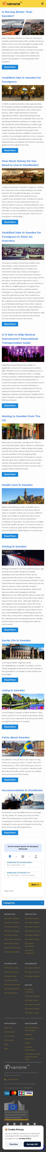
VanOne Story (9, 1040)
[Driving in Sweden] (23, 557)
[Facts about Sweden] (23, 748)
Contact (28, 1043)
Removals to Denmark (33, 968)
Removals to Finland (32, 972)
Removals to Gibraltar (32, 1004)
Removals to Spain (10, 993)
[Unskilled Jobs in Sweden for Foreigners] (23, 93)
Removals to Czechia (11, 922)
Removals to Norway (32, 996)
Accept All (32, 1144)
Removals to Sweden (32, 976)
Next (34, 885)
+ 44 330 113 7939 (12, 1079)
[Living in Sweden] (23, 701)
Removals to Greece (11, 972)
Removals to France (32, 927)
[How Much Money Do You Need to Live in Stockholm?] (23, 176)
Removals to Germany (33, 931)
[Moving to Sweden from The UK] (23, 431)
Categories (9, 903)
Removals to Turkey (32, 1013)
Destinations (29, 1039)
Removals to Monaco (32, 1009)
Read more (10, 67)
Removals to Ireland (32, 939)
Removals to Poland (11, 943)
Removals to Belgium (32, 922)
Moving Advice (9, 1032)
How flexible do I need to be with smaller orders (32, 1056)
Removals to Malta (10, 980)
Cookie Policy (25, 1138)
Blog (6, 1048)
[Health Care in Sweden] (23, 496)
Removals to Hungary (12, 931)
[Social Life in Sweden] (23, 651)
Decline (14, 1144)
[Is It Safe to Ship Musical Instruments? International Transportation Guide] (23, 354)
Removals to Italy (10, 976)
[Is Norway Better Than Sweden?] (23, 27)
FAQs (6, 1044)
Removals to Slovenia (11, 989)
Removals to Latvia (11, 935)
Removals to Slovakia (11, 952)
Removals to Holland (32, 935)
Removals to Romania (12, 948)
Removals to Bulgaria (12, 918)
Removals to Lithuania (12, 939)
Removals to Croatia (11, 968)
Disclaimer (28, 1034)
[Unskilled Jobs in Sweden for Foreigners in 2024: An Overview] (23, 252)
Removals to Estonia (11, 927)
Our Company (9, 1036)
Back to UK (8, 1028)
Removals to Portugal (12, 984)
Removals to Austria (32, 918)
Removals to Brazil (31, 1000)
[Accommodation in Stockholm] (23, 801)
